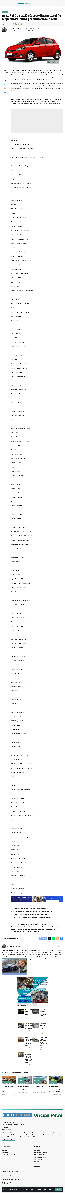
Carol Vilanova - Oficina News (37, 924)
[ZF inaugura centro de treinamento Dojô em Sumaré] (35, 1025)
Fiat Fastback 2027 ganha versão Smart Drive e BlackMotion (24, 1088)
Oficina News (50, 929)
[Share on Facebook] (13, 24)
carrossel (36, 927)
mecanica (35, 929)
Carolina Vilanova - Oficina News (21, 927)
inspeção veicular (17, 929)
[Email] (18, 24)
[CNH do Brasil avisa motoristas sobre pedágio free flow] (35, 1039)
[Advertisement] (37, 121)
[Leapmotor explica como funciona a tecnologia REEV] (35, 1011)
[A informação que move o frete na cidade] (37, 899)
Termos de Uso (46, 1189)
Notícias (11, 1083)
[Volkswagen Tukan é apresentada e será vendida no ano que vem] (9, 1080)
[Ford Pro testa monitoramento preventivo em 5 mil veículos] (21, 1025)
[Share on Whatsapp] (5, 84)
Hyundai (55, 927)
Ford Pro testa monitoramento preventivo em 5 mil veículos (32, 911)
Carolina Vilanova (15, 28)
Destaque (5, 1083)
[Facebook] (2, 1175)
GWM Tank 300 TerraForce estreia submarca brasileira (40, 1088)
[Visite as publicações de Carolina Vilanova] (4, 946)
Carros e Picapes (23, 1078)
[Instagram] (10, 1175)
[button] (58, 1189)
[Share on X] (16, 24)
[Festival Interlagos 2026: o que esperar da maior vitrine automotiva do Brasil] (21, 1054)
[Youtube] (8, 1175)
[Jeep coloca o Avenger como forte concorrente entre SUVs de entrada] (56, 1080)
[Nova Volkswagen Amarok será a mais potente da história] (21, 1039)
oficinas (22, 931)
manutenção (27, 929)
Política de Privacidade (32, 1189)
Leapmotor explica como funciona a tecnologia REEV (30, 908)
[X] (5, 1175)
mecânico (42, 929)
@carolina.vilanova (55, 959)
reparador (29, 931)
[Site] (62, 946)
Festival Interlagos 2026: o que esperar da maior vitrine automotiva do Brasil (28, 1058)
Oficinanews (15, 931)
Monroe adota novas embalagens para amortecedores (30, 906)
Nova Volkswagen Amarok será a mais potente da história (32, 917)
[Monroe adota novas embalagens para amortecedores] (21, 1011)
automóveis (23, 924)
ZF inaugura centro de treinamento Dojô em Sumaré (30, 914)
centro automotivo (46, 927)
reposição (36, 931)
